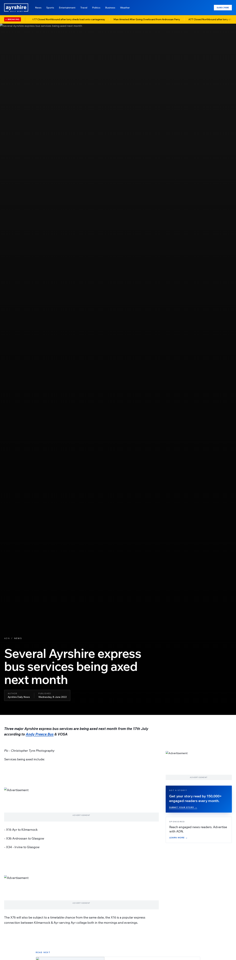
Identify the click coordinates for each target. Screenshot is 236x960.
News (38, 7)
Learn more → (178, 837)
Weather (125, 7)
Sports (50, 7)
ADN (7, 638)
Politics (96, 7)
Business (110, 7)
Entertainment (67, 7)
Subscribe (223, 7)
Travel (83, 7)
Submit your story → (183, 807)
